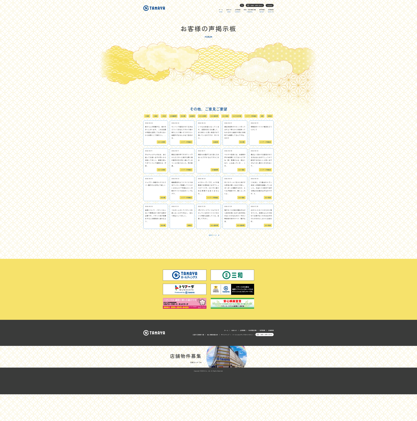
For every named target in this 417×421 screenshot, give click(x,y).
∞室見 (147, 116)
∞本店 (164, 116)
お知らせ (234, 330)
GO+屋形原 (214, 116)
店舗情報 (271, 330)
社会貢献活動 (252, 330)
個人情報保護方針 (212, 335)
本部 (262, 116)
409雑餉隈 (173, 116)
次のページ (213, 235)
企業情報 (242, 330)
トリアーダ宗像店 (251, 116)
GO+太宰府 (202, 116)
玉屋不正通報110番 (198, 335)
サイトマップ (225, 335)
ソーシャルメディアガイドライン (242, 335)
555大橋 (183, 116)
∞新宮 (155, 116)
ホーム (226, 330)
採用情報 (262, 330)
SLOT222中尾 (237, 116)
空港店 (270, 116)
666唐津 (192, 116)
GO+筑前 (225, 116)
